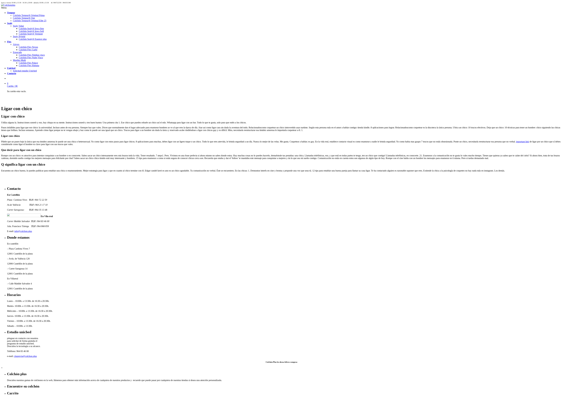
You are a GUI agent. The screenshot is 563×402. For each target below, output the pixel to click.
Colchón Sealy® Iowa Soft (31, 31)
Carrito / (12, 86)
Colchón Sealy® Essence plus (33, 39)
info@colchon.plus (23, 231)
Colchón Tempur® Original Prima (29, 15)
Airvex (16, 44)
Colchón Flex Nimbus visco (32, 55)
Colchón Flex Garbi (28, 49)
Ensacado (17, 52)
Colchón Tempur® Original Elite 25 (29, 20)
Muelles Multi (19, 60)
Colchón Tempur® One (24, 18)
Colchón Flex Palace (28, 63)
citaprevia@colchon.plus (25, 356)
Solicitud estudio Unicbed (25, 71)
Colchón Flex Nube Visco (31, 57)
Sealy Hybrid (19, 36)
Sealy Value (18, 26)
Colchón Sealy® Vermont (31, 34)
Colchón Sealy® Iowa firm (31, 28)
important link (522, 141)
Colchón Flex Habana (29, 65)
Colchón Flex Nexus (28, 47)
